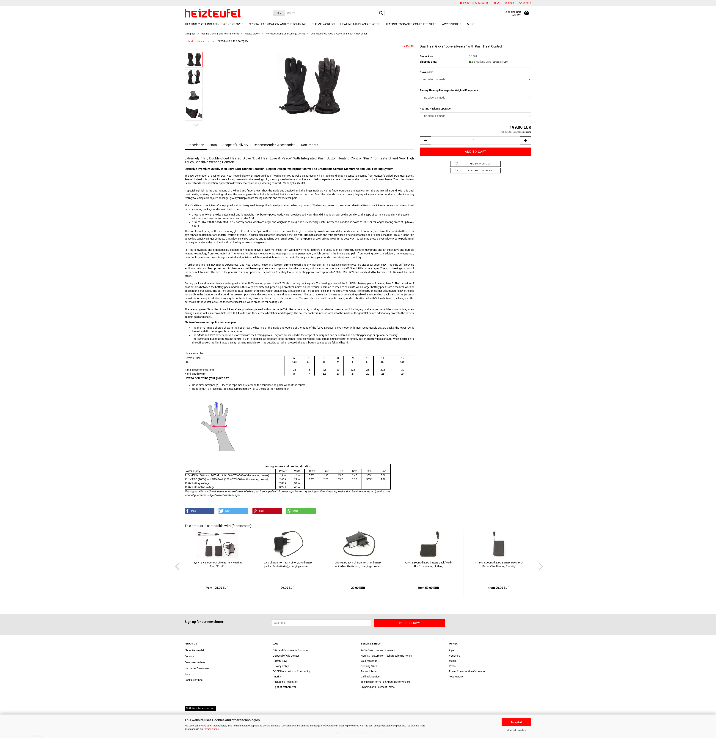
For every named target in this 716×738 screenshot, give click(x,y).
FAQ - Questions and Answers (378, 650)
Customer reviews (195, 662)
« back (200, 41)
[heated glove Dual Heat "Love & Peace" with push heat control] (310, 85)
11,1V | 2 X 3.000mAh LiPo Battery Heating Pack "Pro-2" (217, 564)
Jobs (187, 674)
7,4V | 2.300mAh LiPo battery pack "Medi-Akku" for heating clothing (428, 564)
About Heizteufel (194, 650)
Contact (189, 656)
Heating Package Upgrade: (435, 108)
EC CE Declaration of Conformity (291, 671)
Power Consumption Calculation (467, 671)
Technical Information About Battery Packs (385, 681)
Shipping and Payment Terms (378, 686)
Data (213, 145)
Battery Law (280, 660)
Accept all (516, 722)
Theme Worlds (323, 24)
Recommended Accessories (274, 145)
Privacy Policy (281, 666)
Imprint (277, 676)
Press (452, 666)
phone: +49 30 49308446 (475, 2)
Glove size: (426, 72)
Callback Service (370, 676)
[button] (496, 3)
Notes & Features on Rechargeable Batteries (386, 655)
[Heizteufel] (226, 13)
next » (211, 41)
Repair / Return (369, 671)
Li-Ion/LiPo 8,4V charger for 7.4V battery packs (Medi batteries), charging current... (358, 564)
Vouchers (454, 655)
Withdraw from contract (200, 708)
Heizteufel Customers (197, 668)
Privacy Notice (211, 729)
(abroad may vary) (500, 62)
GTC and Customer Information (291, 650)
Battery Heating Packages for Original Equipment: (449, 90)
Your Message (369, 660)
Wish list (526, 2)
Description (195, 145)
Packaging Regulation (285, 681)
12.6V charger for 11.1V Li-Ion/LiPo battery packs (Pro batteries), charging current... (287, 564)
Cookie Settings (193, 679)
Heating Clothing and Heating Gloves (214, 24)
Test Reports (456, 676)
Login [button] (510, 2)
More (471, 24)
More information (516, 730)
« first (189, 41)
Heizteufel (408, 46)
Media (452, 660)
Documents (309, 145)
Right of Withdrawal (284, 686)
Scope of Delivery (235, 145)
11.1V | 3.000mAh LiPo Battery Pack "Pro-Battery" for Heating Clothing (499, 564)
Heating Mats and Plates (359, 24)
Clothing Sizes (369, 666)
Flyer (452, 650)
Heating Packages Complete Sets (410, 24)
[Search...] (380, 13)
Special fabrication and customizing (277, 24)
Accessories (451, 24)
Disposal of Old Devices (286, 655)
